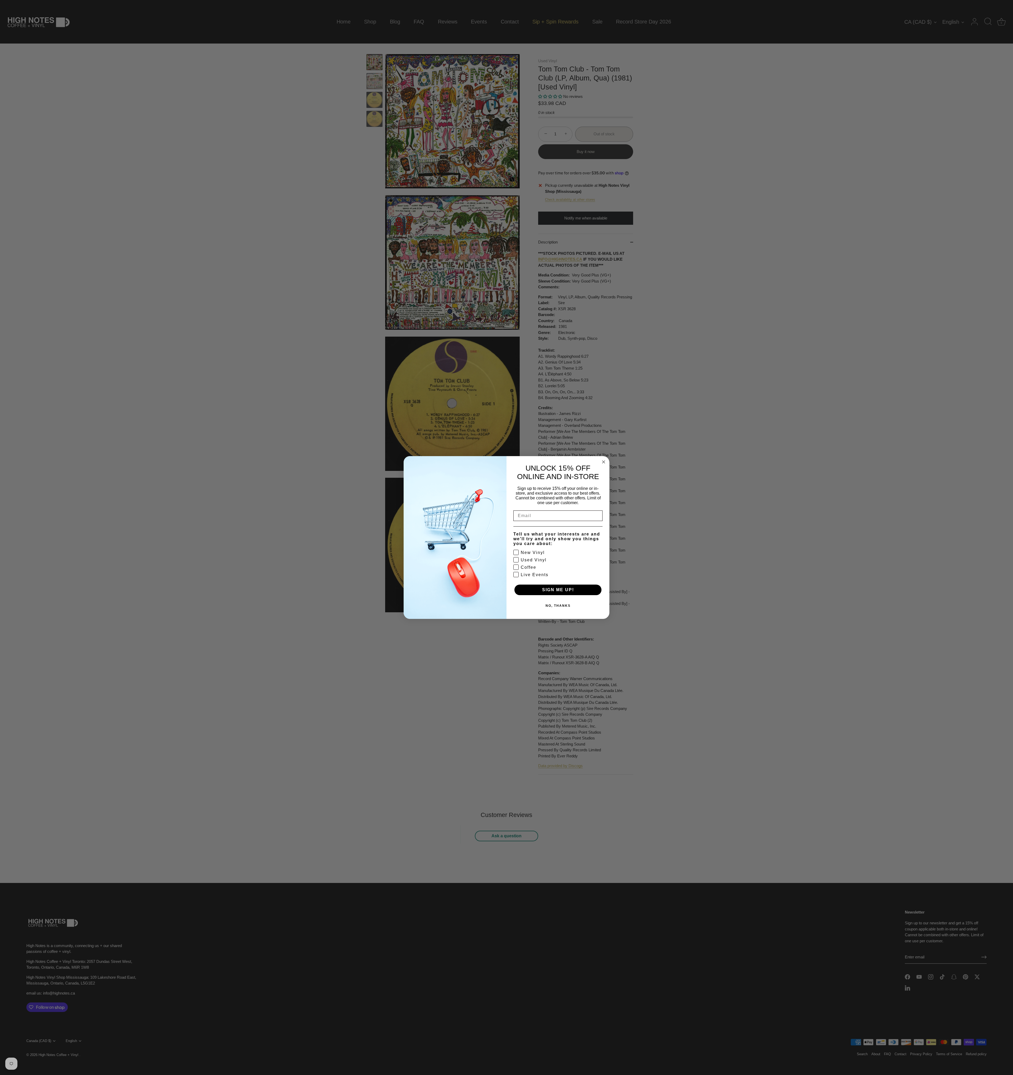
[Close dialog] (603, 462)
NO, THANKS (558, 606)
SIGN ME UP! (558, 589)
